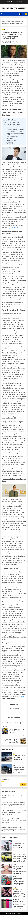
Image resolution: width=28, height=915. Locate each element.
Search (5, 780)
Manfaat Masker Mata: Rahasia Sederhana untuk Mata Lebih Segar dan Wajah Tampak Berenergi (13, 812)
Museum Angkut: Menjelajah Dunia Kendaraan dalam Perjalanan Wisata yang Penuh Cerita (13, 820)
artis (10, 723)
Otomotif (15, 842)
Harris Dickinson (16, 723)
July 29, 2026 (17, 761)
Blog (4, 29)
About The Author (11, 140)
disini (22, 696)
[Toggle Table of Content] (22, 120)
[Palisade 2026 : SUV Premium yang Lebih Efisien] (6, 769)
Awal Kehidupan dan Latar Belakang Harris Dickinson (12, 123)
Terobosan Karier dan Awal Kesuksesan (14, 126)
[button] (1, 14)
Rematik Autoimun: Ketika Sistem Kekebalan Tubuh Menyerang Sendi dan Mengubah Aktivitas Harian (13, 829)
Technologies (16, 899)
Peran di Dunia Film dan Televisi (15, 129)
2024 (7, 723)
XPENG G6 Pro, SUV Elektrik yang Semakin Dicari (19, 757)
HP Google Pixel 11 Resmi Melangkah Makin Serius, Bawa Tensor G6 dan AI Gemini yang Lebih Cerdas (19, 906)
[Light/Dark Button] (20, 14)
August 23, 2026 (18, 849)
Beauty (14, 864)
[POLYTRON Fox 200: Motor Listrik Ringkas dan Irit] (6, 845)
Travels (14, 876)
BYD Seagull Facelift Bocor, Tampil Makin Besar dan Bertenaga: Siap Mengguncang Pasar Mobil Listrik (13, 804)
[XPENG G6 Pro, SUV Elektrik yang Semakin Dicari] (6, 757)
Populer (22, 723)
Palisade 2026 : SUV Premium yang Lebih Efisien (19, 769)
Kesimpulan (10, 138)
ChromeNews (10, 913)
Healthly (15, 888)
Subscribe (26, 14)
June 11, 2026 (17, 772)
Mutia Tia (5, 41)
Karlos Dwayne (12, 143)
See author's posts (14, 709)
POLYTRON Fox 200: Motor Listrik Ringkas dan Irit (19, 845)
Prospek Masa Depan (12, 136)
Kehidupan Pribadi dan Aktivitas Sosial (15, 134)
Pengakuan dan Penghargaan (15, 131)
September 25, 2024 (6, 42)
